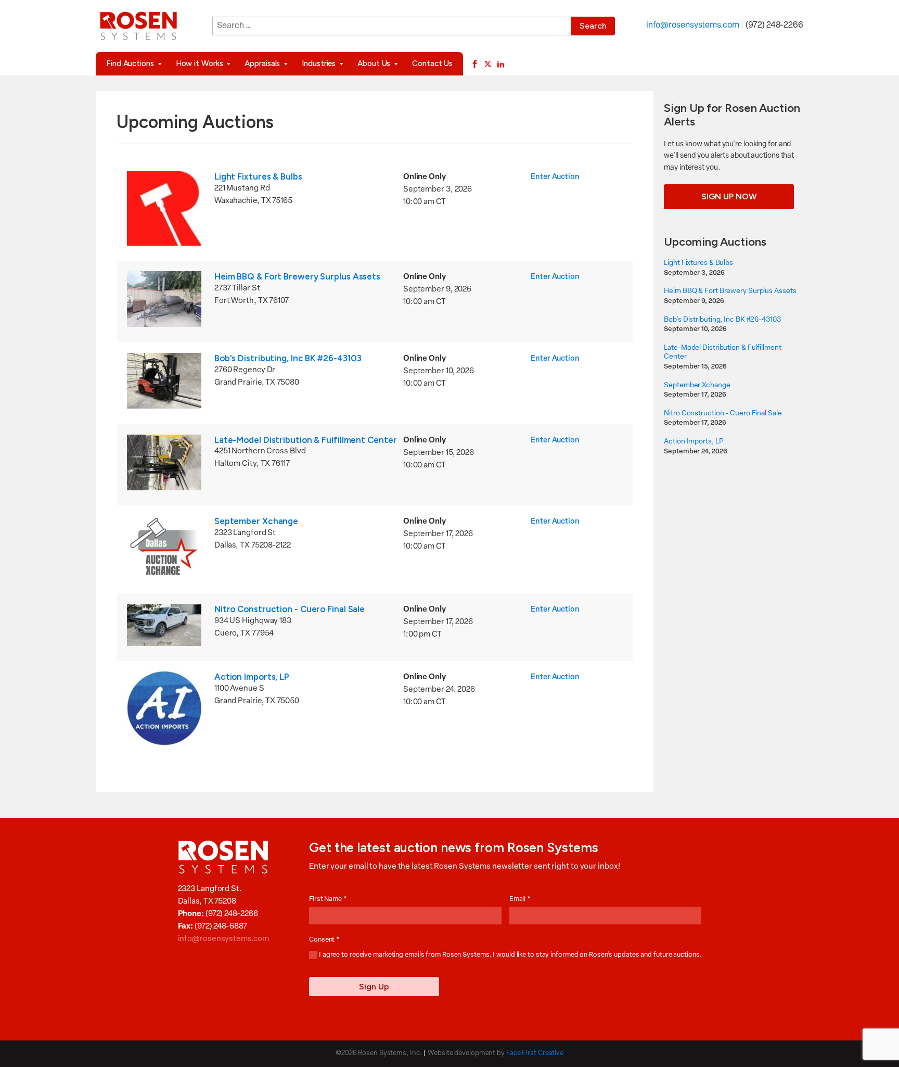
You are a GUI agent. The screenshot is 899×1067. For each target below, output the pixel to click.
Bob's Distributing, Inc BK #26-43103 (288, 358)
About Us (373, 63)
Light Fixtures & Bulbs (258, 176)
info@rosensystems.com (692, 25)
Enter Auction (555, 177)
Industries (319, 63)
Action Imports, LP (251, 676)
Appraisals (262, 63)
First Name (328, 899)
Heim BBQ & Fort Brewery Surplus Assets (297, 276)
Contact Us (432, 63)
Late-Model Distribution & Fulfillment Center (305, 440)
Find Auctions (130, 63)
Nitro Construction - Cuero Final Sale (289, 609)
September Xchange (256, 521)
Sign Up (374, 987)
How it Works (199, 63)
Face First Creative (534, 1053)
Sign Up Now (729, 196)
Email (520, 899)
